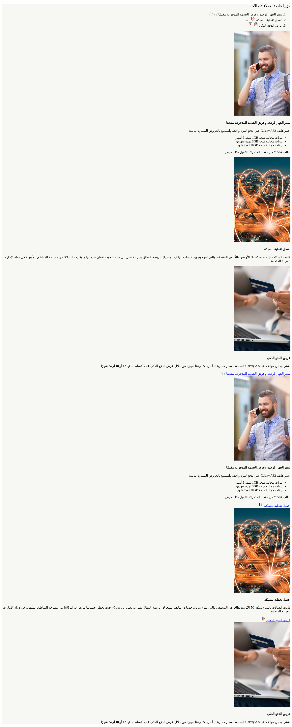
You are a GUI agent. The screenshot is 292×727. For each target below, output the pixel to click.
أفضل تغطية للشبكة (276, 505)
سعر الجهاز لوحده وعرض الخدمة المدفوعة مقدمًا (257, 373)
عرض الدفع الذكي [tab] (270, 25)
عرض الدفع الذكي (278, 620)
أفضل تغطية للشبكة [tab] (268, 20)
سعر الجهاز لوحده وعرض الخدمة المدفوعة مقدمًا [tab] (250, 14)
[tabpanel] (146, 92)
